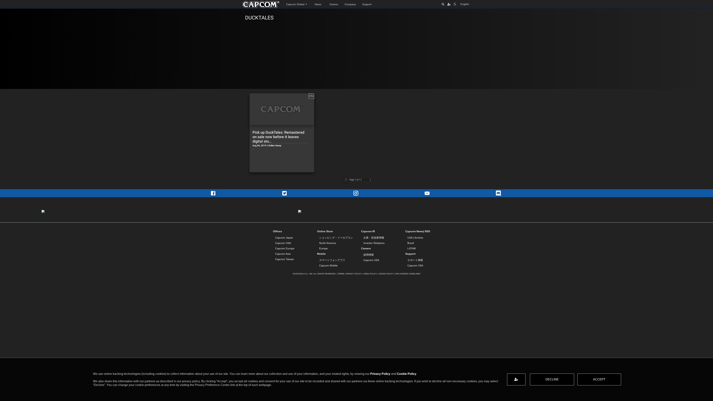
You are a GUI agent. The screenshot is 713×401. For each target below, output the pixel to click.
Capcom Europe (284, 248)
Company (350, 4)
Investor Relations (374, 243)
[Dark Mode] (455, 4)
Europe (323, 248)
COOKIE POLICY (386, 274)
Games (334, 4)
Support (367, 4)
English (464, 4)
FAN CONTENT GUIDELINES (407, 274)
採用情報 (368, 254)
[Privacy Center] (449, 4)
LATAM (411, 248)
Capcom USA (283, 243)
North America (327, 243)
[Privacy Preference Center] (516, 379)
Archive (365, 179)
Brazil (410, 243)
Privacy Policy (380, 373)
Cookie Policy (406, 373)
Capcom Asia (283, 253)
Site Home (260, 4)
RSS (427, 231)
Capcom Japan (284, 237)
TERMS (341, 274)
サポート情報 (415, 260)
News (318, 4)
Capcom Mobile (328, 265)
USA (409, 237)
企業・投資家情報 (373, 237)
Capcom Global (295, 4)
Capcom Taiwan (284, 259)
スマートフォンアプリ (332, 260)
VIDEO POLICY (370, 274)
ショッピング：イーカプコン (336, 237)
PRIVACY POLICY (354, 274)
